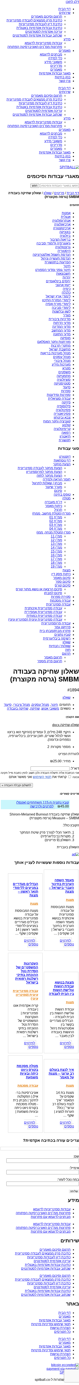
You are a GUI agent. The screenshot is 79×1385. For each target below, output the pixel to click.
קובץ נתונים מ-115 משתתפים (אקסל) (42, 802)
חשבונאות (63, 273)
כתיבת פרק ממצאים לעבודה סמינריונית (34, 20)
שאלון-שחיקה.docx (65, 725)
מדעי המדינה (61, 326)
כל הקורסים (62, 1331)
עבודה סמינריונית (58, 604)
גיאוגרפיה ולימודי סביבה (53, 243)
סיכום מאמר (62, 578)
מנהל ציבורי (62, 361)
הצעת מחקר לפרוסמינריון (44, 472)
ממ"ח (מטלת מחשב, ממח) (51, 513)
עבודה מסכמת (60, 600)
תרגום (66, 653)
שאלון (48, 193)
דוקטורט (65, 456)
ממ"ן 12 (56, 540)
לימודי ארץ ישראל (58, 296)
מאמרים (65, 50)
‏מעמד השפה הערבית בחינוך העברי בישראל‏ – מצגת (61, 885)
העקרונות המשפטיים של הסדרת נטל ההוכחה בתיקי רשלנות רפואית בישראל (26, 973)
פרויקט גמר (62, 627)
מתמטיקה (64, 376)
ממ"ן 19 (56, 566)
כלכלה (66, 292)
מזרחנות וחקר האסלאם (54, 342)
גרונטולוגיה (63, 247)
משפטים (64, 372)
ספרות (66, 391)
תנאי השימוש (42, 777)
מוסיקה (65, 338)
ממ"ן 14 (56, 547)
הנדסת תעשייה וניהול (56, 258)
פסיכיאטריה (62, 414)
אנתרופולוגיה (61, 220)
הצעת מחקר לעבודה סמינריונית (40, 468)
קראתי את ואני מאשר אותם (38, 777)
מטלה (66, 498)
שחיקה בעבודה (17, 708)
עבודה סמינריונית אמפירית (43, 612)
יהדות (67, 277)
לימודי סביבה (61, 307)
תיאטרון (65, 436)
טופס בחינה (62, 494)
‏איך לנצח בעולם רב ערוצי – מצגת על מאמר (61, 1073)
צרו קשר (65, 81)
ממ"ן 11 (56, 536)
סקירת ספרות (61, 597)
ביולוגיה (65, 236)
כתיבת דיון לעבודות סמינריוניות (40, 24)
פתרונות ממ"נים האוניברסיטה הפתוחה (34, 47)
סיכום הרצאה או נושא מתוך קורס (39, 589)
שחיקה (35, 708)
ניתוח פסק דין (61, 574)
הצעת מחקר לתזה (49, 475)
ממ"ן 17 (56, 559)
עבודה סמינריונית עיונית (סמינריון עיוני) (35, 619)
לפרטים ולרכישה (42, 806)
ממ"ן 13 (56, 544)
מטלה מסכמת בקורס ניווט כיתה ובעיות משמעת (27, 1071)
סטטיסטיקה (62, 383)
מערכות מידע (61, 364)
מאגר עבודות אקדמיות (55, 73)
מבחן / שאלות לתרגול (47, 483)
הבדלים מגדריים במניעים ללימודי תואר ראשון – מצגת (25, 889)
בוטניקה (65, 232)
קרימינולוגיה (62, 429)
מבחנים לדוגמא (51, 54)
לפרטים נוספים (67, 942)
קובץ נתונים (62, 634)
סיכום (58, 491)
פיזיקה (66, 402)
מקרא (66, 368)
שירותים (65, 13)
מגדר (67, 315)
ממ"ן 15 (56, 551)
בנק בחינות (63, 77)
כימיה (67, 289)
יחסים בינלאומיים (58, 281)
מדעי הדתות (62, 323)
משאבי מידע (53, 62)
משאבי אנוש (50, 708)
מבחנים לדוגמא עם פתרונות (51, 1217)
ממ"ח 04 (55, 528)
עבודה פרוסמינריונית (56, 623)
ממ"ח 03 (55, 525)
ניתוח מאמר (53, 506)
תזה (68, 650)
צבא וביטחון (62, 417)
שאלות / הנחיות (60, 646)
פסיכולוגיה (63, 410)
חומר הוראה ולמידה (57, 479)
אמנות (66, 213)
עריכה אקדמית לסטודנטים (43, 31)
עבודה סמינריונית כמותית (44, 615)
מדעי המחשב (61, 330)
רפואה (66, 432)
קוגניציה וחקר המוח (57, 421)
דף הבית (64, 9)
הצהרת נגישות (60, 1328)
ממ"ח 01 (55, 517)
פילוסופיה (64, 406)
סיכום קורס (63, 585)
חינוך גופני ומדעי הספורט (53, 270)
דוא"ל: (74, 768)
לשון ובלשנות (61, 311)
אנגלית (66, 217)
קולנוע (66, 425)
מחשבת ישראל (60, 349)
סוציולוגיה (64, 379)
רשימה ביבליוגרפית (57, 638)
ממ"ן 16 (56, 555)
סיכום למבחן (53, 593)
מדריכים (56, 66)
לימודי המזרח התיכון (56, 300)
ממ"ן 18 (56, 562)
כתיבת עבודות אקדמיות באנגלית (39, 28)
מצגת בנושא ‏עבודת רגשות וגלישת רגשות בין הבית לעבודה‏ (61, 988)
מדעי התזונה (62, 334)
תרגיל (58, 509)
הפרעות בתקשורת (58, 262)
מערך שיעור (53, 487)
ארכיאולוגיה (62, 224)
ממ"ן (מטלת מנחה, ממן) (53, 532)
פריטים (59, 193)
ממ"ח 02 (55, 521)
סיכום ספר (63, 581)
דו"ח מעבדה (53, 502)
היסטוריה (64, 251)
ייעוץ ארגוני (63, 285)
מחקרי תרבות (61, 345)
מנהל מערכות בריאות (55, 353)
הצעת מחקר (62, 464)
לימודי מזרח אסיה (58, 304)
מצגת (67, 570)
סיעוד (67, 387)
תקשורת (65, 440)
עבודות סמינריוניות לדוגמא (43, 43)
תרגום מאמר (53, 657)
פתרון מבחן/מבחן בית (55, 631)
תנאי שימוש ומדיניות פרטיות (51, 1324)
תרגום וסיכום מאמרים (46, 16)
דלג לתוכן (72, 2)
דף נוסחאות (62, 460)
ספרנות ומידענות (59, 395)
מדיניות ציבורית (60, 319)
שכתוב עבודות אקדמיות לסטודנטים (37, 35)
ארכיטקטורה (62, 228)
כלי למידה (55, 58)
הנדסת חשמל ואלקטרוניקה (52, 254)
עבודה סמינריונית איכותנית (43, 608)
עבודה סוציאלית (59, 398)
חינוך (67, 266)
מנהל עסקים (62, 357)
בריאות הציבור (60, 239)
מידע (67, 39)
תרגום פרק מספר (49, 661)
